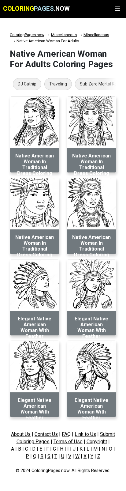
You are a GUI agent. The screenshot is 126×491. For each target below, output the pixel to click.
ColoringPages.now (27, 34)
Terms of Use (68, 441)
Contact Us (46, 434)
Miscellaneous (64, 34)
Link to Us (85, 434)
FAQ (66, 434)
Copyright (97, 441)
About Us (21, 434)
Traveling (58, 83)
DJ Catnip (27, 83)
